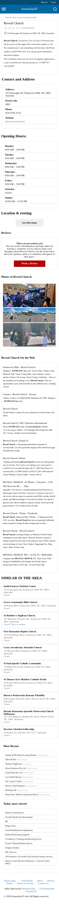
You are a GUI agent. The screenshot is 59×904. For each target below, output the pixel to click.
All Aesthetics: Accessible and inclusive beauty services (29, 856)
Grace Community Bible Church (20, 602)
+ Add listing (26, 880)
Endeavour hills (30, 17)
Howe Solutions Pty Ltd (21, 768)
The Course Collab (19, 781)
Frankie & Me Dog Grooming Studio (26, 755)
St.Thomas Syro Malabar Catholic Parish (25, 679)
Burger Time (10, 826)
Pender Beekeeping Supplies (17, 834)
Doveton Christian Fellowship (19, 729)
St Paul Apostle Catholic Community (22, 663)
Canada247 (31, 891)
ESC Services (11, 852)
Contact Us (43, 883)
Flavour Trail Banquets (21, 786)
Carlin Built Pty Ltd (19, 772)
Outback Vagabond (18, 764)
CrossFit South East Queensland (18, 817)
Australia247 (29, 8)
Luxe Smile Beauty (19, 777)
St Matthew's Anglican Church (19, 615)
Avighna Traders (12, 848)
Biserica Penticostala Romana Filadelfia (24, 695)
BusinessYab (29, 888)
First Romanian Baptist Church (20, 631)
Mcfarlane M (16, 790)
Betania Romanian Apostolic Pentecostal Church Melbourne (28, 712)
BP (6, 821)
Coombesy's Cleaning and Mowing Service (23, 839)
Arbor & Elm (16, 759)
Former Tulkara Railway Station (18, 843)
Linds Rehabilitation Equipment (19, 830)
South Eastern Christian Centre (20, 586)
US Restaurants (46, 888)
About (40, 880)
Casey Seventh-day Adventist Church (23, 647)
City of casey (18, 17)
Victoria (8, 17)
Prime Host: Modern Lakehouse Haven (27, 794)
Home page (10, 880)
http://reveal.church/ (15, 121)
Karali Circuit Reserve (14, 812)
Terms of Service (25, 883)
